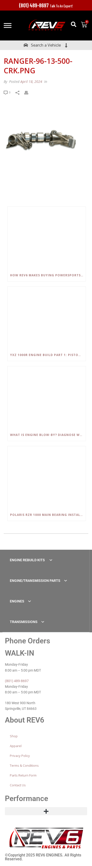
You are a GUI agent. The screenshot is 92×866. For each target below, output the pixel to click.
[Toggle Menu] (8, 25)
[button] (74, 24)
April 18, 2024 (31, 81)
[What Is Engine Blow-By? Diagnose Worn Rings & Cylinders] (47, 397)
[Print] (28, 92)
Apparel (16, 746)
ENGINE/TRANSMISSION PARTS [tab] (35, 581)
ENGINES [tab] (17, 601)
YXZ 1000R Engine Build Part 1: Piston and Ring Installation (48, 355)
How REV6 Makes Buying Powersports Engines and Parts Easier (48, 275)
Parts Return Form (23, 775)
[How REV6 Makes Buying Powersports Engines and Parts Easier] (47, 238)
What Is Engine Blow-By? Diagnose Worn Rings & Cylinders (48, 435)
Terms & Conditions (24, 765)
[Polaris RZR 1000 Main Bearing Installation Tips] (47, 477)
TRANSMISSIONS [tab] (24, 622)
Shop (14, 736)
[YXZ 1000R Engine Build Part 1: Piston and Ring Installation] (47, 318)
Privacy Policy (20, 755)
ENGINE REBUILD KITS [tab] (28, 560)
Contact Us (18, 785)
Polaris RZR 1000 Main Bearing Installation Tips (48, 515)
